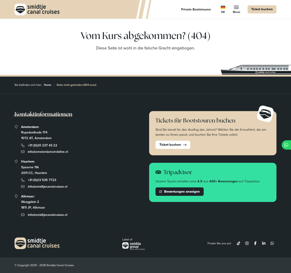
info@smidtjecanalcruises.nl (47, 186)
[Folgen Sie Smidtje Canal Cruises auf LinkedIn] (264, 243)
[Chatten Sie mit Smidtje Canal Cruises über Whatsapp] (272, 243)
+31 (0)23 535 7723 (42, 179)
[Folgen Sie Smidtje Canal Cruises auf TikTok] (238, 243)
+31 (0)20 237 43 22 (42, 145)
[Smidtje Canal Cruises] (37, 9)
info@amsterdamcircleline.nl (48, 151)
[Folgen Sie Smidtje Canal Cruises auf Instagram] (247, 243)
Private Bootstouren (196, 9)
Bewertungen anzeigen (182, 191)
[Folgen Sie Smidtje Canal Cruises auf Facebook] (255, 243)
